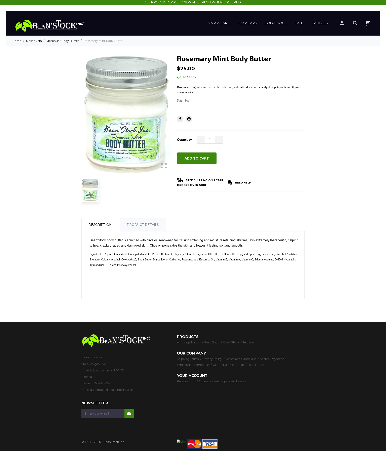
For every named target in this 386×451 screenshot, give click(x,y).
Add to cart (197, 158)
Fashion (248, 342)
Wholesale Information (193, 365)
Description (100, 225)
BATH (299, 23)
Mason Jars (218, 23)
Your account (192, 375)
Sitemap (238, 365)
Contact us (221, 365)
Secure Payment (272, 359)
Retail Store (256, 365)
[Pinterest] (189, 119)
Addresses (238, 381)
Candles (320, 23)
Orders (204, 381)
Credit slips (220, 381)
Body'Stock (276, 23)
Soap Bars (247, 23)
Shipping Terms (188, 359)
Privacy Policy (212, 359)
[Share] (180, 119)
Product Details (143, 225)
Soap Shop (212, 342)
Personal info (186, 381)
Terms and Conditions (241, 359)
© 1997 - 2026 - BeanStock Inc (102, 442)
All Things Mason (189, 342)
